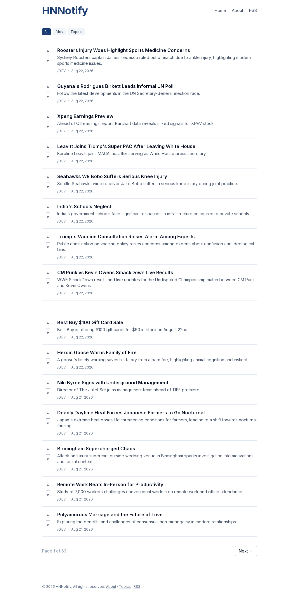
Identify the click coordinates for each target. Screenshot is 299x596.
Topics (76, 31)
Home (220, 10)
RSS (253, 10)
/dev (59, 31)
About (237, 10)
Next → (246, 550)
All (46, 31)
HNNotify (65, 10)
